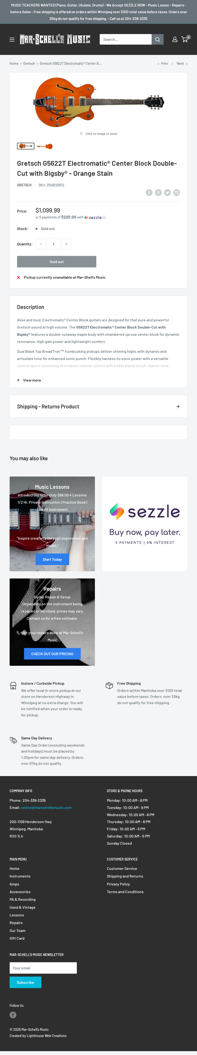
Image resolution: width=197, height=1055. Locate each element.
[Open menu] (12, 39)
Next (180, 63)
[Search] (158, 39)
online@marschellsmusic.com (46, 807)
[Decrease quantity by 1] (41, 244)
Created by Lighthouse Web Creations (38, 1036)
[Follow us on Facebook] (13, 1015)
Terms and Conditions (125, 891)
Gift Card (17, 938)
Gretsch (29, 63)
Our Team (17, 930)
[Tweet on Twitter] (167, 192)
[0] (185, 39)
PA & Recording (23, 899)
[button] (108, 217)
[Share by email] (176, 192)
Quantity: (25, 244)
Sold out (57, 261)
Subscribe (25, 982)
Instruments (20, 876)
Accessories (20, 891)
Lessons (17, 915)
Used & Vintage (23, 907)
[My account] (174, 39)
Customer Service (122, 868)
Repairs (16, 922)
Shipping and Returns (125, 876)
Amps (14, 884)
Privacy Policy (118, 884)
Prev (164, 63)
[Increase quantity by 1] (66, 244)
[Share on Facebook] (149, 192)
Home (14, 63)
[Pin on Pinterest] (158, 192)
